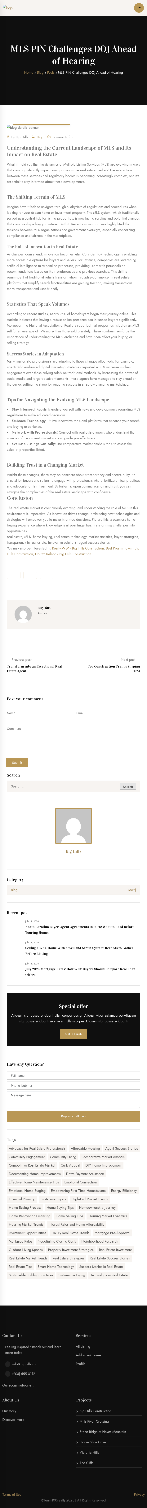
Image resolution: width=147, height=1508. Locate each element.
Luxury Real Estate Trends (70, 1232)
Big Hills (73, 851)
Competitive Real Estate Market (32, 1165)
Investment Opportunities (27, 1232)
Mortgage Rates (20, 1241)
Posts (50, 72)
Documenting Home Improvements (35, 1173)
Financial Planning (22, 1199)
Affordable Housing (85, 1148)
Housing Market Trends (26, 1224)
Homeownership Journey (97, 1207)
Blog (40, 72)
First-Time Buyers (53, 1199)
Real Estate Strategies (68, 1258)
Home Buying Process (25, 1207)
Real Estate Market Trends (28, 1258)
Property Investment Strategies (71, 1249)
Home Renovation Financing (29, 1216)
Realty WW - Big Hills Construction (78, 548)
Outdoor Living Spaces (26, 1249)
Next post (114, 665)
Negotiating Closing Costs (57, 1241)
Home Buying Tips (60, 1207)
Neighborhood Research (99, 1241)
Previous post (34, 665)
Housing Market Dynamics (107, 1216)
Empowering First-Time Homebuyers (78, 1190)
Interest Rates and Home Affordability (76, 1224)
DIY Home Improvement (103, 1165)
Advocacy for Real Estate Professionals (37, 1148)
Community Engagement (27, 1156)
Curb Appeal (70, 1165)
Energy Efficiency (124, 1190)
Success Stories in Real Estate (101, 1266)
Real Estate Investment (115, 1249)
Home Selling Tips (69, 1216)
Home (28, 72)
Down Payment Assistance (85, 1173)
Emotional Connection (80, 1182)
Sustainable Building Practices (31, 1275)
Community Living (63, 1156)
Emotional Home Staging (27, 1190)
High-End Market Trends (90, 1199)
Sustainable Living (71, 1275)
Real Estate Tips (20, 1266)
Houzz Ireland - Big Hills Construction (63, 554)
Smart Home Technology (56, 1266)
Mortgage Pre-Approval (112, 1232)
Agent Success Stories (121, 1148)
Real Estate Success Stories (110, 1258)
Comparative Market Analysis (103, 1156)
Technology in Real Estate (109, 1275)
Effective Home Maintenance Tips (34, 1182)
